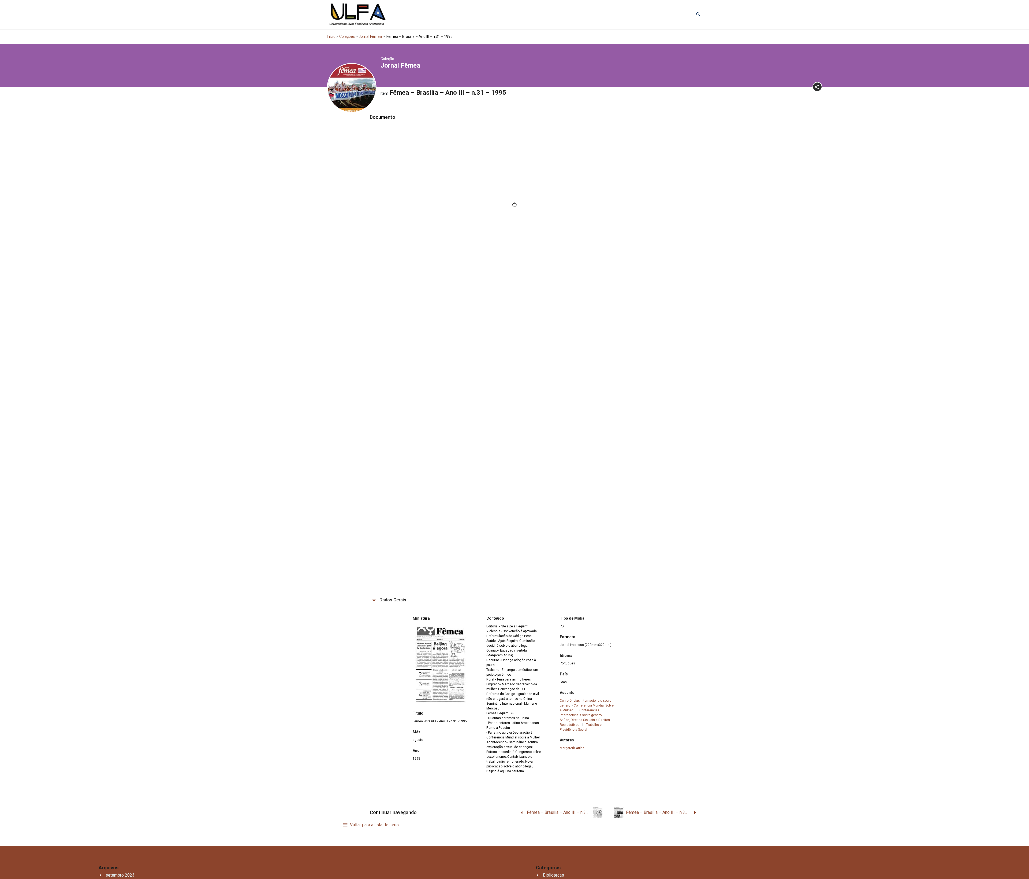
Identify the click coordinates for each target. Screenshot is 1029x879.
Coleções (347, 36)
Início (331, 36)
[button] (698, 14)
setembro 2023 (120, 875)
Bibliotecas (553, 875)
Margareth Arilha (572, 748)
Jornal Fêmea (370, 36)
